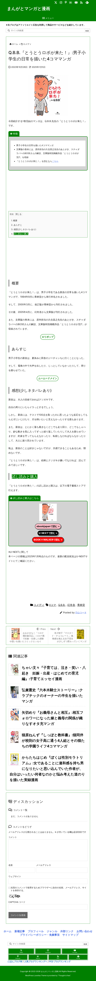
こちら (55, 161)
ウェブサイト (14, 876)
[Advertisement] (48, 190)
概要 (14, 220)
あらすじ (16, 225)
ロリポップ (48, 336)
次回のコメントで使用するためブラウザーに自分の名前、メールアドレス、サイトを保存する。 (48, 889)
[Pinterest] (65, 2)
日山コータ (80, 612)
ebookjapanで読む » (48, 526)
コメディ (27, 44)
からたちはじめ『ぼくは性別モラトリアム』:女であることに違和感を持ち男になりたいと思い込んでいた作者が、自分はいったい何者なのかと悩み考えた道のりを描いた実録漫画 (47, 768)
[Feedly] (87, 2)
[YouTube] (76, 2)
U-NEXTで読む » (48, 533)
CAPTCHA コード (16, 902)
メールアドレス (43, 865)
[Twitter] (55, 2)
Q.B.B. (61, 604)
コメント (12, 837)
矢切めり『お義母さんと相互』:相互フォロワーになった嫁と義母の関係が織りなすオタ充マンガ (52, 718)
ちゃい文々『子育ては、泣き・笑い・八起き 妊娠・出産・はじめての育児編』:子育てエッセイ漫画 (54, 673)
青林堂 (81, 604)
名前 (10, 865)
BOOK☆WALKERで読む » (48, 539)
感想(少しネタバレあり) (23, 229)
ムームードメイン (47, 378)
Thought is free (64, 975)
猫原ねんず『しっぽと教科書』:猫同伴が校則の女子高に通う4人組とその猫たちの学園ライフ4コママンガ (53, 740)
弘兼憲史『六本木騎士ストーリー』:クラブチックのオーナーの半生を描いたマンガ (52, 695)
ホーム (15, 44)
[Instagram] (60, 2)
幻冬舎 (71, 604)
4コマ (52, 604)
